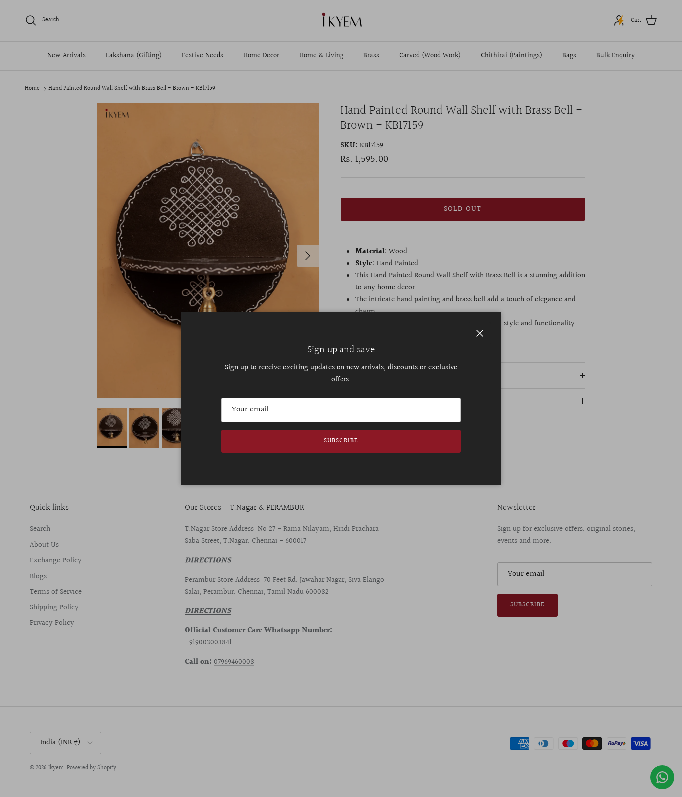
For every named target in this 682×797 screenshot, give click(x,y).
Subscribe (341, 441)
